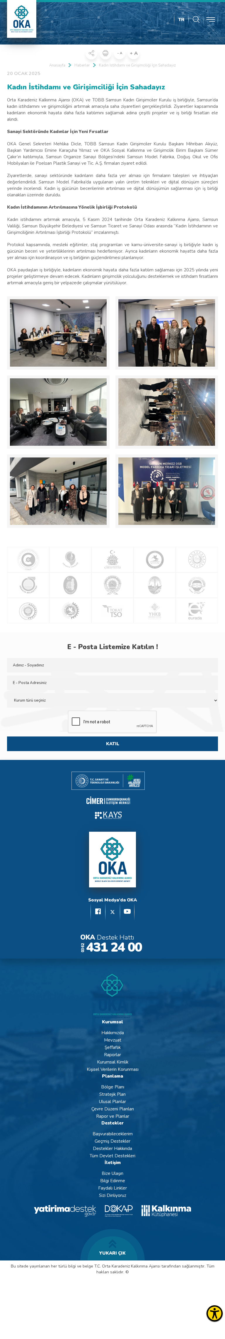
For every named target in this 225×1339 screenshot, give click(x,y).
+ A (134, 53)
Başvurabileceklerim (113, 1134)
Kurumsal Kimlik (112, 1062)
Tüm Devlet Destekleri (112, 1156)
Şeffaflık (113, 1047)
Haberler (82, 65)
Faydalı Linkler (112, 1188)
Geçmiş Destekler (112, 1141)
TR (181, 19)
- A (119, 53)
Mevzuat (112, 1040)
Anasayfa (57, 65)
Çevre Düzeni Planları (112, 1109)
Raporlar (112, 1055)
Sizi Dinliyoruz (112, 1195)
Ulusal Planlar (112, 1102)
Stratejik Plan (112, 1094)
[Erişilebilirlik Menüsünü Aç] (215, 1313)
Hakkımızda (112, 1033)
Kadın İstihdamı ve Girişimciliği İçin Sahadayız (137, 65)
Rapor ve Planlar (112, 1116)
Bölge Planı (112, 1087)
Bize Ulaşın (112, 1173)
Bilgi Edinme (112, 1181)
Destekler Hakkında (112, 1148)
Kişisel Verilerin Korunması (113, 1069)
